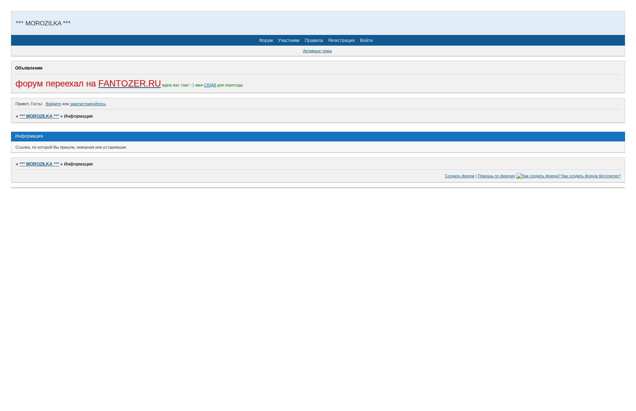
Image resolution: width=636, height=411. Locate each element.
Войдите (53, 104)
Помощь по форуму (496, 176)
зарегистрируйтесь (88, 104)
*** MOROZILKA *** (39, 116)
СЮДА (210, 85)
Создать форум (459, 176)
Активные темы (317, 51)
